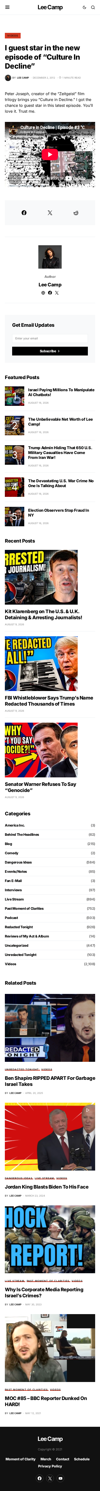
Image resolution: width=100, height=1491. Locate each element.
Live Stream (14, 899)
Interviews (13, 890)
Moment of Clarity (21, 1459)
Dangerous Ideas (18, 862)
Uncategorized (16, 945)
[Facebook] (39, 1478)
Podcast (11, 918)
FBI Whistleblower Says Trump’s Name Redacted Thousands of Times (49, 701)
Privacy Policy (50, 1466)
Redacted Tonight (19, 927)
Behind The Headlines (22, 834)
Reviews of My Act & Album (27, 936)
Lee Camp (50, 7)
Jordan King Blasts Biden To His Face (46, 1187)
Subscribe (48, 351)
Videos (12, 35)
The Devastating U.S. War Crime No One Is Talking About (61, 483)
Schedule (82, 1459)
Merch (46, 1459)
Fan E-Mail (13, 881)
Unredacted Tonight (20, 955)
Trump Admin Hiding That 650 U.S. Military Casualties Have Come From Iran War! (60, 452)
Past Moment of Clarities (24, 908)
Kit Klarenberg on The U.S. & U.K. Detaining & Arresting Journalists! (43, 614)
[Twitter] (50, 1478)
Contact (62, 1459)
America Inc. (15, 825)
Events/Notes (16, 871)
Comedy (11, 853)
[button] (7, 7)
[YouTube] (60, 1478)
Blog (8, 844)
